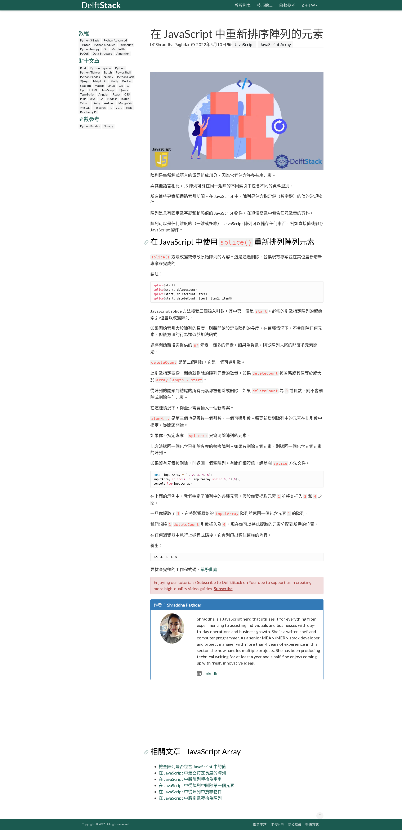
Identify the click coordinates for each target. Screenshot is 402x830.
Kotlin (125, 99)
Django (84, 81)
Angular (103, 94)
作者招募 (277, 824)
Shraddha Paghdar (173, 44)
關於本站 (260, 824)
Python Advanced (115, 40)
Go (101, 99)
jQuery (123, 90)
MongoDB (125, 103)
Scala (129, 107)
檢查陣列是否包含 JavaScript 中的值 (192, 766)
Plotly (114, 81)
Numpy (108, 77)
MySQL (85, 107)
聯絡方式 (312, 824)
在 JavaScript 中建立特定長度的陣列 (192, 772)
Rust (83, 68)
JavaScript (126, 44)
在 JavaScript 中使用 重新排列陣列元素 (232, 241)
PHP (83, 99)
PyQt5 (84, 53)
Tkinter (85, 44)
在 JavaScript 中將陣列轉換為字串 (190, 779)
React (116, 94)
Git (105, 49)
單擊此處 (209, 569)
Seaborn (85, 85)
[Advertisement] (17, 80)
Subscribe (223, 588)
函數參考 (287, 5)
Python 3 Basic (89, 40)
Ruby (96, 103)
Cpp (82, 90)
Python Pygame (100, 68)
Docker (126, 81)
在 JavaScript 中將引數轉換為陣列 (190, 797)
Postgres (100, 107)
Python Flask (125, 77)
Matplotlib (118, 49)
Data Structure (102, 53)
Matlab (99, 85)
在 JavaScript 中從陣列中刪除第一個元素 (196, 785)
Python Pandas (90, 77)
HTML (93, 90)
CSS (127, 94)
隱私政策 (294, 824)
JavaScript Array (275, 44)
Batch (108, 72)
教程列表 (243, 5)
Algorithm (122, 53)
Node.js (112, 99)
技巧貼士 (265, 5)
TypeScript (87, 94)
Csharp (84, 103)
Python (120, 68)
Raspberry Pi (88, 112)
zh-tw (308, 5)
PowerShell (123, 72)
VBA (119, 107)
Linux (111, 85)
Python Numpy (89, 49)
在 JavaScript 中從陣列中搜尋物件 (190, 791)
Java (92, 99)
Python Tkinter (90, 72)
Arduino (109, 103)
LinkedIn (210, 673)
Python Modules (104, 44)
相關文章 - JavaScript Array (195, 751)
